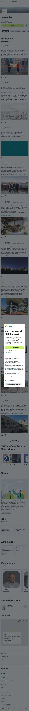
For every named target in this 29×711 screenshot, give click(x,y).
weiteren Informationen (13, 369)
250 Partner (16, 357)
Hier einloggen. (8, 352)
